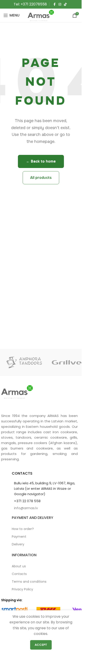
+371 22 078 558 (27, 501)
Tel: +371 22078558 (30, 4)
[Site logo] (41, 15)
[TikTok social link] (65, 4)
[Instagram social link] (60, 4)
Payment (19, 536)
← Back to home (41, 161)
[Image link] (17, 391)
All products (41, 177)
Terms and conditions (29, 581)
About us (19, 566)
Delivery (18, 544)
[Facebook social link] (54, 4)
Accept (41, 645)
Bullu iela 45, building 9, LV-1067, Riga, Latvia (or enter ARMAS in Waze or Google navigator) (44, 488)
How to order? (23, 529)
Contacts (19, 574)
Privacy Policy (22, 589)
